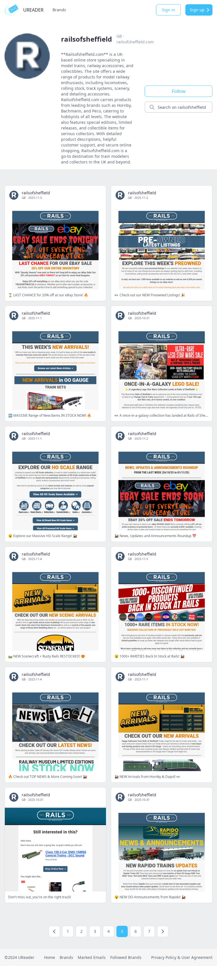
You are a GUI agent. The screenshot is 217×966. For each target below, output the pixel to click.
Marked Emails (92, 957)
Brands (59, 9)
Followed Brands (126, 957)
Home (49, 957)
